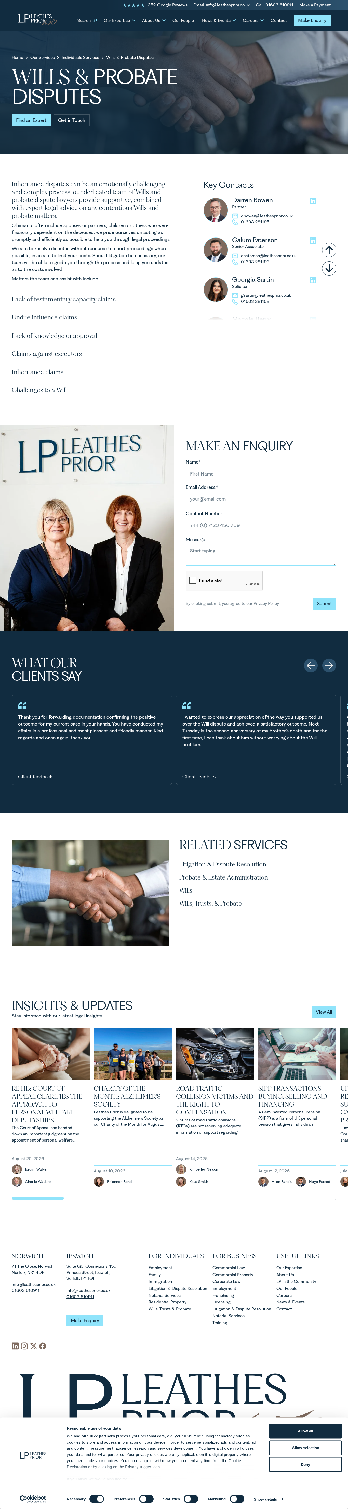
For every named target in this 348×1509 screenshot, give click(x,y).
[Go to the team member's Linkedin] (313, 201)
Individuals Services (80, 57)
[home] (37, 20)
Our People (183, 20)
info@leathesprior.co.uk (88, 1290)
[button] (86, 20)
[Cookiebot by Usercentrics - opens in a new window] (33, 1499)
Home (17, 57)
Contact (279, 20)
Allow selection (305, 1447)
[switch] (146, 1499)
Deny (305, 1464)
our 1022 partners (98, 1436)
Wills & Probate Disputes (130, 57)
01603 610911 (25, 1290)
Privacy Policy (266, 603)
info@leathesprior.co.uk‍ (34, 1284)
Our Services (42, 57)
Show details (265, 1499)
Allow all (305, 1431)
